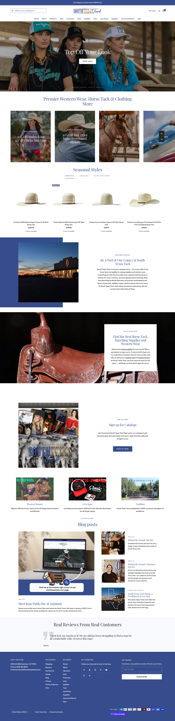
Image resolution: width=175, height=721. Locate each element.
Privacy (48, 681)
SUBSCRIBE (142, 677)
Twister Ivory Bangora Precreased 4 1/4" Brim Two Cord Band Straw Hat (144, 223)
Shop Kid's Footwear (87, 61)
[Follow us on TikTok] (84, 675)
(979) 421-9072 (22, 667)
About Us (21, 599)
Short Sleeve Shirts (102, 176)
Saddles (87, 19)
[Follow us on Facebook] (84, 670)
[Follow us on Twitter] (89, 670)
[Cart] (163, 11)
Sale (139, 19)
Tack (95, 19)
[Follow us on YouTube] (106, 670)
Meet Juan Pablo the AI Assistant (40, 603)
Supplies (114, 19)
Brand (36, 19)
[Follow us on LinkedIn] (89, 675)
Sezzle (47, 674)
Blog (47, 678)
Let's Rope (104, 19)
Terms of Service (51, 684)
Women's (53, 19)
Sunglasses (84, 176)
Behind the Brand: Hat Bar (140, 540)
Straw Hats (69, 176)
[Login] (159, 11)
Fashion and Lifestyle (136, 590)
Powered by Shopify (56, 712)
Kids (61, 19)
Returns (48, 667)
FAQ (47, 688)
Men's (44, 19)
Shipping (48, 664)
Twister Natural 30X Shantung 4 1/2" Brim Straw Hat (68, 223)
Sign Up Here (123, 449)
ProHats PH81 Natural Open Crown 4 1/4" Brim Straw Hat (31, 223)
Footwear (70, 19)
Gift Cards (152, 11)
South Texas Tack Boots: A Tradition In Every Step (140, 595)
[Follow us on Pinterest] (101, 670)
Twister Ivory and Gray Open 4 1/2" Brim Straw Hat (106, 223)
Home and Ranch (127, 19)
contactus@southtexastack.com (27, 670)
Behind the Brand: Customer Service (142, 565)
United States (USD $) (19, 712)
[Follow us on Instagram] (95, 670)
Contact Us (49, 671)
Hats (79, 19)
